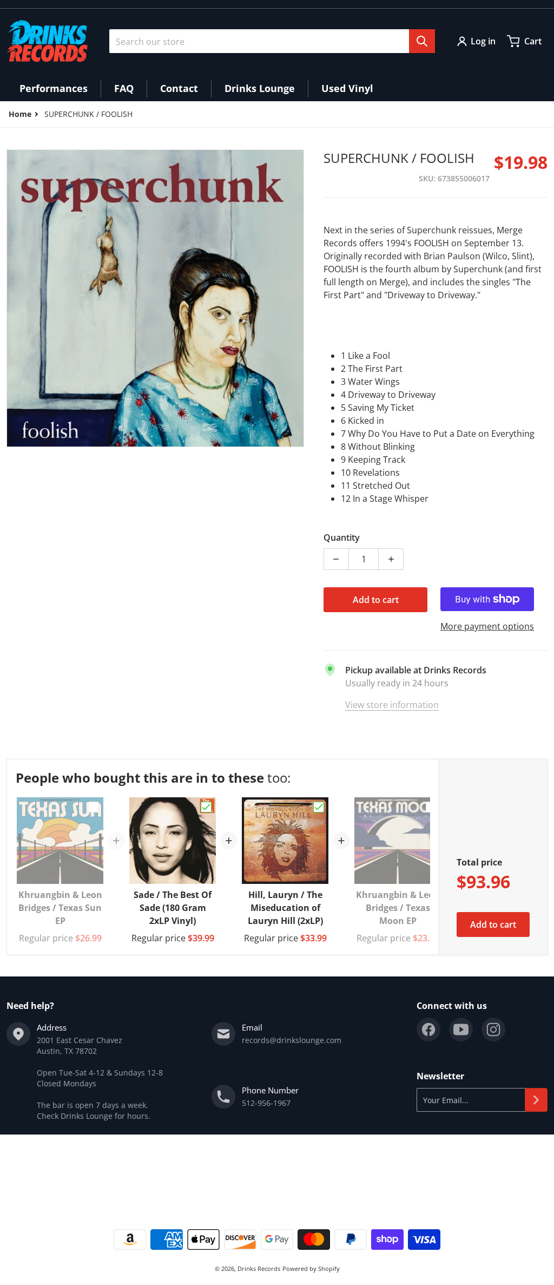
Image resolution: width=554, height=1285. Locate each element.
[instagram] (493, 1029)
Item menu (26, 1173)
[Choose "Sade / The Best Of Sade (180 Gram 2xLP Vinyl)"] (206, 807)
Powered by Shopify (311, 1268)
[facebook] (428, 1029)
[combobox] (272, 41)
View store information (392, 705)
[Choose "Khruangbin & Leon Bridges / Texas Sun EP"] (93, 807)
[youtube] (461, 1029)
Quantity (342, 537)
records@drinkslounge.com (291, 1040)
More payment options (487, 626)
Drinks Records (259, 1268)
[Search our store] (422, 41)
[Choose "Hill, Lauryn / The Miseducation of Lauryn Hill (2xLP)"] (318, 807)
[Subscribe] (536, 1100)
